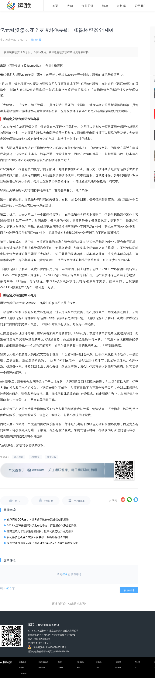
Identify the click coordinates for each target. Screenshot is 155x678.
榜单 (105, 6)
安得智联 (99, 662)
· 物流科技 (35, 39)
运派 (97, 668)
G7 (135, 668)
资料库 (121, 6)
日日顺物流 (80, 662)
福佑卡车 (22, 668)
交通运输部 (22, 662)
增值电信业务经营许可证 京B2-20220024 (49, 651)
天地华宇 (137, 662)
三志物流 (60, 668)
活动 (70, 6)
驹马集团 (118, 668)
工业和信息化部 (43, 662)
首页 (55, 6)
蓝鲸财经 (23, 673)
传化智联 (118, 662)
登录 (65, 574)
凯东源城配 (42, 668)
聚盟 (78, 668)
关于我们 (140, 6)
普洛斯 (60, 662)
